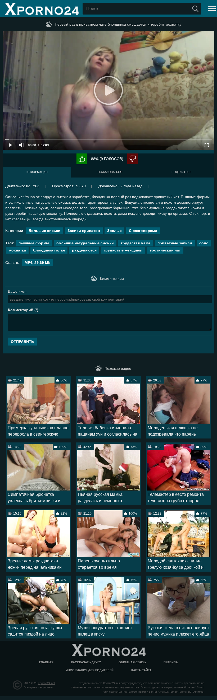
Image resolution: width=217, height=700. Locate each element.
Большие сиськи (44, 230)
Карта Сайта (141, 670)
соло (204, 243)
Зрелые (114, 230)
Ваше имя (16, 291)
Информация (37, 172)
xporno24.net (46, 683)
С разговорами (143, 230)
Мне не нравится (132, 158)
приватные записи (174, 243)
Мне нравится (81, 158)
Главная (46, 662)
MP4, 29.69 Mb (38, 262)
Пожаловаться (110, 172)
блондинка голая (49, 250)
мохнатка (17, 250)
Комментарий (20, 310)
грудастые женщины (123, 250)
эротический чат (165, 250)
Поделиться (181, 172)
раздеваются (84, 250)
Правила (171, 662)
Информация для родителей (90, 670)
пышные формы (34, 243)
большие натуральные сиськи (85, 243)
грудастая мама (135, 243)
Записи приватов (83, 230)
